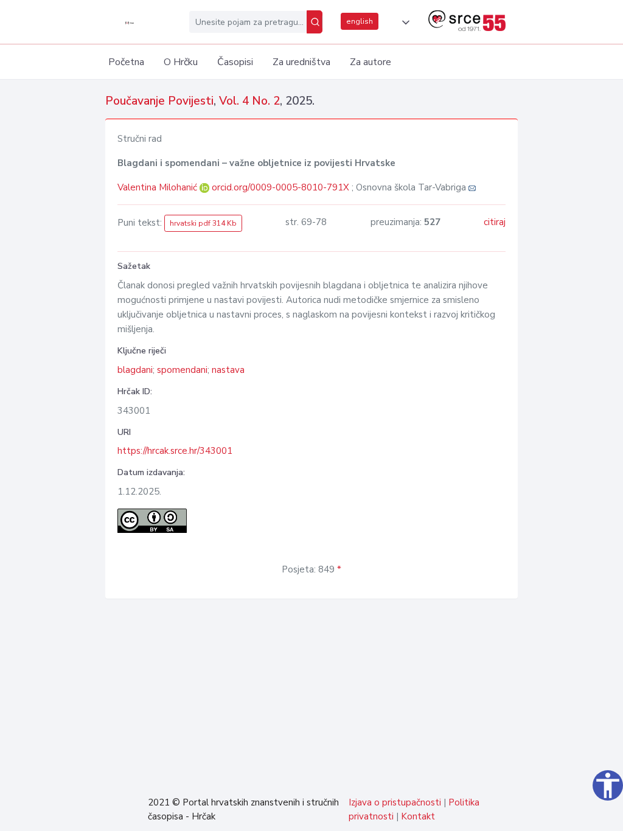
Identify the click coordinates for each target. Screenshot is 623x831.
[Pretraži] (314, 21)
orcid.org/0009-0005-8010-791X (280, 187)
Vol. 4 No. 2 (249, 101)
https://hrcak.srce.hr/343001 (174, 451)
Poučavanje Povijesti (159, 101)
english (359, 21)
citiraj (495, 222)
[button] (403, 22)
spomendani (182, 370)
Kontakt (418, 816)
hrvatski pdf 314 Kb (203, 223)
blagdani (135, 370)
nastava (228, 370)
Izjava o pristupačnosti (395, 802)
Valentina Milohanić (158, 187)
